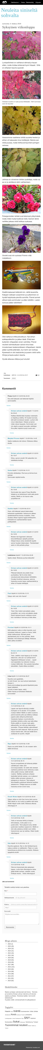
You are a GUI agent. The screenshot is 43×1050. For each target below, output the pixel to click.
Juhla (31, 1011)
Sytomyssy (29, 1022)
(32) (11, 948)
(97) (11, 976)
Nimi (6, 891)
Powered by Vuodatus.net (33, 1047)
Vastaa (9, 405)
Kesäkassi (18, 1014)
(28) (11, 946)
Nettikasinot (15, 2)
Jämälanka (7, 1014)
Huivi (12, 1011)
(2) (10, 944)
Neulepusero (18, 1018)
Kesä (13, 1014)
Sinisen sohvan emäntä (19, 411)
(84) (11, 969)
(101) (11, 967)
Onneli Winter (12, 797)
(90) (11, 962)
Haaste (7, 1011)
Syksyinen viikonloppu (18, 27)
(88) (11, 964)
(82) (11, 980)
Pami (9, 593)
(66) (11, 958)
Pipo (23, 1018)
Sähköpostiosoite (14, 897)
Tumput (35, 1022)
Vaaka (29, 1025)
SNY (27, 1017)
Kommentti (7, 911)
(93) (11, 978)
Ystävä (6, 1028)
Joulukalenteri (25, 1011)
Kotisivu (20, 904)
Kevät (23, 1014)
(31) (11, 951)
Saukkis (10, 508)
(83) (11, 960)
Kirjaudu (38, 2)
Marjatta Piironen (13, 438)
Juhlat (36, 1011)
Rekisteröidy (30, 2)
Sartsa (10, 470)
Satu (9, 843)
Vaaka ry (34, 1025)
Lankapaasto (8, 1018)
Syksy (14, 378)
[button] (19, 2)
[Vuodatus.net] (9, 1044)
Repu (9, 744)
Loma (13, 1018)
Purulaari (11, 627)
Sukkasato (22, 1022)
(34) (11, 955)
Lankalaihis (28, 1014)
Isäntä (16, 1011)
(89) (11, 971)
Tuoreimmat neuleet (16, 1025)
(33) (11, 953)
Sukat (16, 1021)
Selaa (23, 2)
